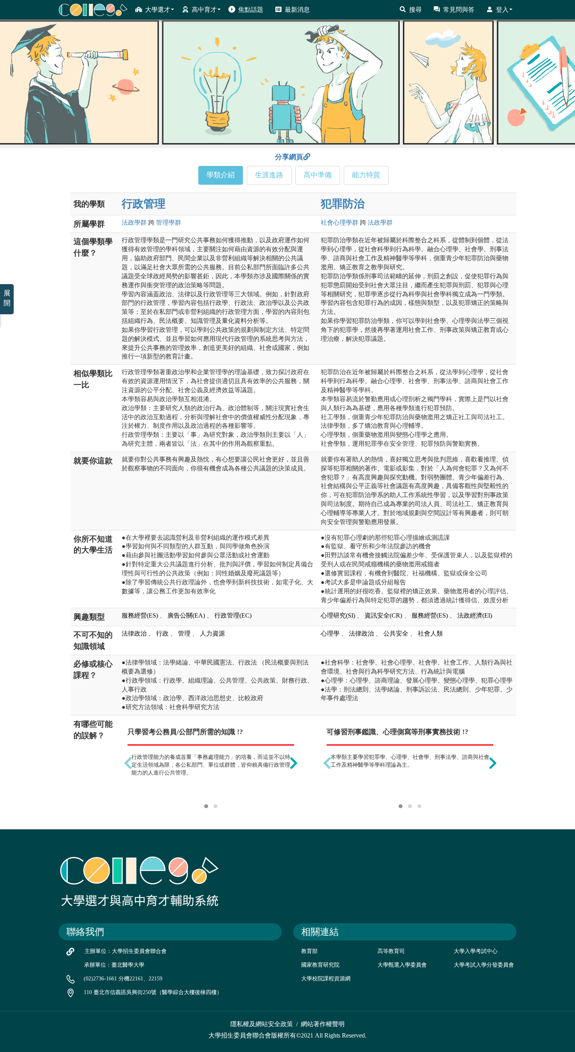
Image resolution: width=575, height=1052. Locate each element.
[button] (206, 806)
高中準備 (318, 175)
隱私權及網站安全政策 (261, 1024)
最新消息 (297, 9)
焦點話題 (250, 9)
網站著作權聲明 (323, 1024)
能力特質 (366, 175)
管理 (168, 222)
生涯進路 (269, 175)
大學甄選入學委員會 (402, 965)
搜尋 (415, 9)
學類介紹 (221, 175)
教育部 (309, 951)
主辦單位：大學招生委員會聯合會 (125, 951)
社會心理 (339, 222)
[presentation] (128, 762)
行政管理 (143, 204)
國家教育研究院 (320, 965)
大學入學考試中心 (476, 951)
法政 (134, 222)
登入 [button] (502, 9)
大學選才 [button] (157, 9)
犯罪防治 (343, 204)
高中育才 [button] (204, 9)
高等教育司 (391, 951)
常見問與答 (458, 9)
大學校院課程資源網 (325, 979)
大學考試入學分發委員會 (484, 965)
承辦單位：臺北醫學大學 (114, 965)
